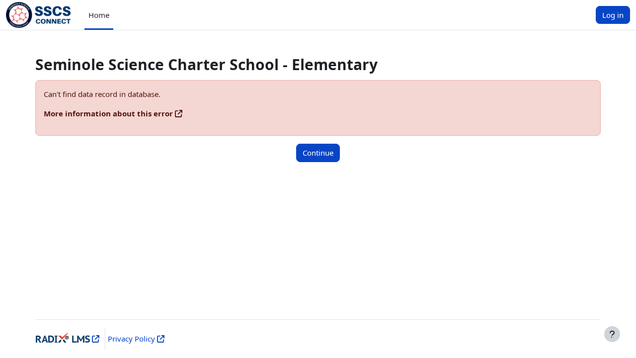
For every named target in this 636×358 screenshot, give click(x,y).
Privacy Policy (131, 339)
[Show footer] (612, 334)
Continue (318, 153)
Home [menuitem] (98, 15)
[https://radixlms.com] (94, 339)
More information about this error (108, 113)
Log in (613, 15)
